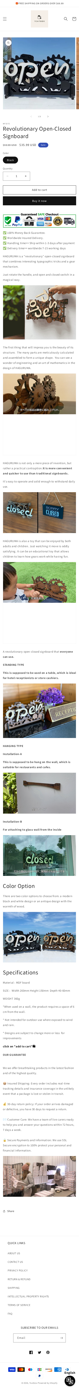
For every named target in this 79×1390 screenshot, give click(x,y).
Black (10, 160)
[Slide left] (31, 116)
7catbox (33, 1383)
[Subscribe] (61, 1337)
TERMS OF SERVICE (19, 1305)
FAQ (10, 1313)
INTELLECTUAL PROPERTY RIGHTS (28, 1296)
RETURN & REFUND (19, 1279)
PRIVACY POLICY (18, 1270)
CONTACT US (15, 1262)
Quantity (7, 168)
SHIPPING (14, 1288)
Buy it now (39, 201)
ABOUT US (14, 1253)
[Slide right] (48, 116)
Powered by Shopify (48, 1383)
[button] (5, 19)
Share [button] (10, 1211)
